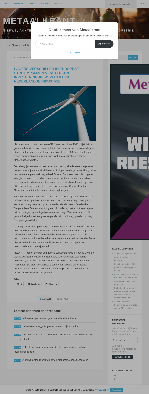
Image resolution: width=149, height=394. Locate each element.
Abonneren (104, 44)
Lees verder (74, 53)
